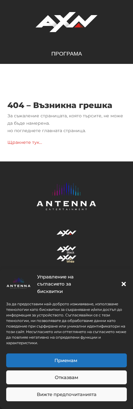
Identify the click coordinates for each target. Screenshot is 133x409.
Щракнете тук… (24, 142)
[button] (124, 284)
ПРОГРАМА (66, 54)
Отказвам (66, 377)
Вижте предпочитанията (67, 394)
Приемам (66, 360)
